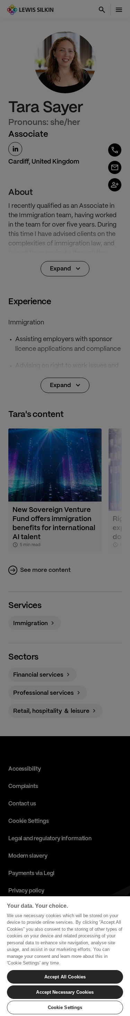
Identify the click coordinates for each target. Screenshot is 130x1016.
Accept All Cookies (65, 976)
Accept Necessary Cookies (65, 992)
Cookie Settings (65, 1007)
